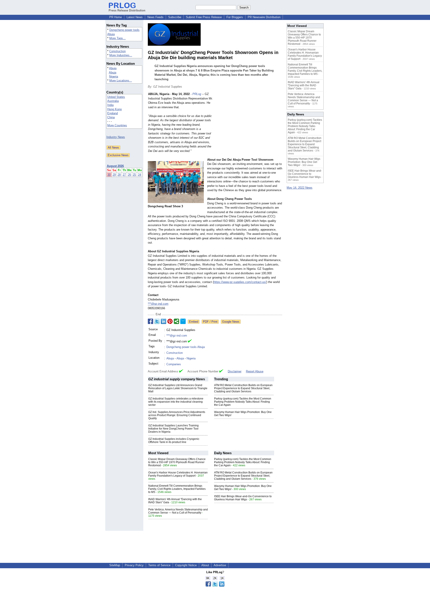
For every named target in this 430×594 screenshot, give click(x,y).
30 (109, 174)
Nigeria (113, 76)
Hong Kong (114, 109)
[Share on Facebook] (150, 321)
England (112, 113)
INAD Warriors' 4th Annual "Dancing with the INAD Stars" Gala (303, 85)
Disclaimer (234, 371)
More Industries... (120, 55)
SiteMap (114, 565)
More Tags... (117, 38)
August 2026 (115, 166)
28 (119, 174)
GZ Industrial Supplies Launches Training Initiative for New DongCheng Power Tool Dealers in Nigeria (173, 428)
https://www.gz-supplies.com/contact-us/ (240, 282)
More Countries (117, 125)
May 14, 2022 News (299, 187)
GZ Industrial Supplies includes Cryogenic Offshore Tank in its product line (173, 440)
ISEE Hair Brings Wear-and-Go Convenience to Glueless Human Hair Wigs (243, 498)
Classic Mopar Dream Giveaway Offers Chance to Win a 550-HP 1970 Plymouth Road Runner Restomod (177, 462)
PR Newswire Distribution (264, 17)
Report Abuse (254, 371)
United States (116, 97)
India (110, 105)
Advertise (220, 565)
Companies (173, 364)
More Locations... (120, 80)
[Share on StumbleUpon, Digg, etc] (176, 321)
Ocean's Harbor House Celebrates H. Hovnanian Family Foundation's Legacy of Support (178, 474)
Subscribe (174, 17)
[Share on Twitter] (157, 321)
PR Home (115, 17)
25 (134, 174)
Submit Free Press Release (204, 17)
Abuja (112, 68)
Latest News (135, 17)
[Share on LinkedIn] (163, 321)
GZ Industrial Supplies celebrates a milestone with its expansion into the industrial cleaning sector (175, 401)
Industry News (115, 137)
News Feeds (155, 17)
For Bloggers (234, 17)
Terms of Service (159, 565)
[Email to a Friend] (183, 321)
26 (129, 174)
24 (139, 174)
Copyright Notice (186, 565)
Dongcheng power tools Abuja (185, 347)
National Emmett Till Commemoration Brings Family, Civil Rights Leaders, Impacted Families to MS (177, 489)
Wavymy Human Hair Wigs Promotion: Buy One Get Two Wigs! (304, 162)
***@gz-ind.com (158, 303)
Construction (117, 51)
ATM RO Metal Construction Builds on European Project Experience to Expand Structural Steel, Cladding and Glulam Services (243, 388)
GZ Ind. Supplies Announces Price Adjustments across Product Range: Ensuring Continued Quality (176, 415)
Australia (113, 101)
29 (114, 174)
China (111, 117)
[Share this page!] (215, 585)
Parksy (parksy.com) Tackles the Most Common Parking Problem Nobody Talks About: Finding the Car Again (242, 401)
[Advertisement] (248, 125)
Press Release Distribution (127, 10)
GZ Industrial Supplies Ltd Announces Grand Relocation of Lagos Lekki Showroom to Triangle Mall (177, 388)
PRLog (196, 94)
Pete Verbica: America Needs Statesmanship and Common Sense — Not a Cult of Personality (178, 511)
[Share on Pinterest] (170, 321)
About (205, 565)
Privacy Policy (134, 565)
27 (124, 174)
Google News (230, 321)
